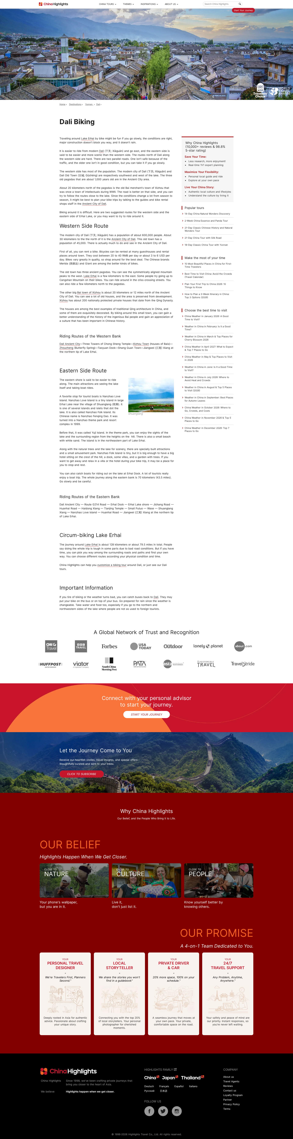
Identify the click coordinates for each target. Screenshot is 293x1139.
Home (62, 104)
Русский (149, 1090)
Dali (98, 104)
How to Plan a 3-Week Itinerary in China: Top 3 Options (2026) (207, 296)
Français (164, 1086)
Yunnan (89, 104)
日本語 (163, 1090)
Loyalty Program (233, 1095)
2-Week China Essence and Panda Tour (206, 220)
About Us (170, 4)
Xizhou (64, 300)
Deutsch (149, 1086)
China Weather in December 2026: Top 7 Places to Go (207, 430)
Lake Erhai (87, 138)
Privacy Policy (231, 1104)
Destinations (75, 104)
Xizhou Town (141, 343)
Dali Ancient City (70, 343)
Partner (227, 1099)
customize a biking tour (111, 565)
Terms (226, 1108)
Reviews (228, 1085)
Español (179, 1086)
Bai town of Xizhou (89, 292)
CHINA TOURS (106, 4)
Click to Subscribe (81, 774)
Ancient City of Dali (94, 203)
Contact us (229, 1090)
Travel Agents (231, 1081)
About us (228, 1076)
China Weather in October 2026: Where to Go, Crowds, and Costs (208, 409)
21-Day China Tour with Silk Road (203, 237)
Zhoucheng (66, 347)
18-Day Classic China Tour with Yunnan (206, 244)
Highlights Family (159, 1069)
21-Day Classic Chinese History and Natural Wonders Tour (208, 229)
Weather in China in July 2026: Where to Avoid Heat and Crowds (207, 379)
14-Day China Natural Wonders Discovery (207, 213)
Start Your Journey (243, 10)
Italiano (193, 1086)
